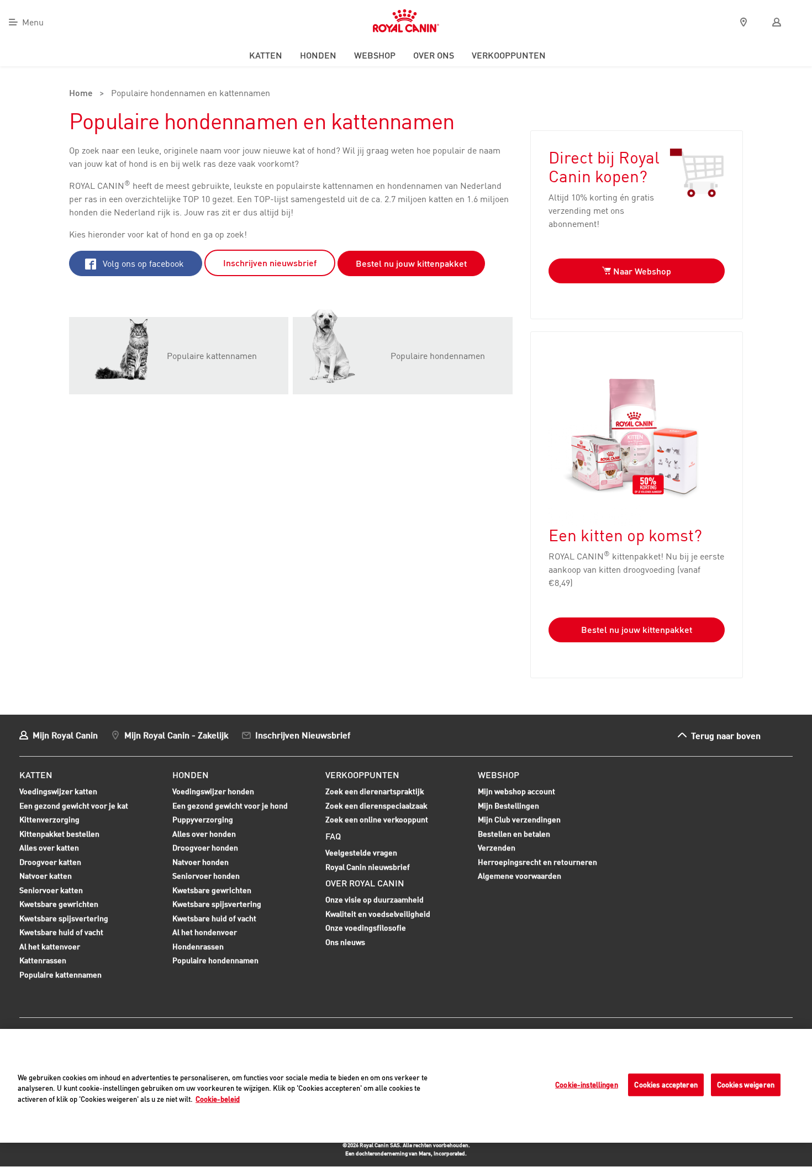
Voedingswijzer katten (58, 791)
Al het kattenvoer (49, 946)
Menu (33, 22)
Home (81, 94)
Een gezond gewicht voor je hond (230, 807)
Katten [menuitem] (265, 55)
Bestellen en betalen (514, 833)
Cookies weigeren (745, 1085)
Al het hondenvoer (204, 932)
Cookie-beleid (218, 1099)
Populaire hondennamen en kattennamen (190, 94)
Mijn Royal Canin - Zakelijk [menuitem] (176, 735)
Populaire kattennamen (60, 976)
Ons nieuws (345, 942)
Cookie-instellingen (586, 1085)
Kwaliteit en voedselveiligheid (377, 913)
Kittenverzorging (49, 821)
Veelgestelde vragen (361, 852)
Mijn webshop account (516, 791)
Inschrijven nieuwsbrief (270, 263)
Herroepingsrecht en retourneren (537, 862)
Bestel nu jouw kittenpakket (411, 263)
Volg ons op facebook (142, 263)
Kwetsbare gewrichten (58, 905)
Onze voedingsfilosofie (365, 927)
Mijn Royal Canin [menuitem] (65, 735)
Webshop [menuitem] (375, 55)
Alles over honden (204, 835)
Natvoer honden (200, 863)
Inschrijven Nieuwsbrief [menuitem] (302, 735)
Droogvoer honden (205, 849)
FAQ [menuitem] (333, 836)
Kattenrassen (42, 960)
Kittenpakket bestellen (59, 835)
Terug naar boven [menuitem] (726, 735)
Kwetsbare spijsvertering (63, 919)
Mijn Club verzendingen (519, 819)
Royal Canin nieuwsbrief (367, 867)
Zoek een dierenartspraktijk (374, 791)
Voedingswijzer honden (213, 791)
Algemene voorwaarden (519, 875)
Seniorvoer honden (206, 877)
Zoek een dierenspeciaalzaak (376, 805)
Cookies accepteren (665, 1085)
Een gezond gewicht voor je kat (73, 805)
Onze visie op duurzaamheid (374, 899)
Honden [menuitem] (318, 55)
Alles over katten (49, 849)
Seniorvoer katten (51, 891)
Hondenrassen (198, 946)
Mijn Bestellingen (508, 805)
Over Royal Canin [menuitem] (364, 883)
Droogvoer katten (50, 863)
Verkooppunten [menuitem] (509, 55)
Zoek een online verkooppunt (376, 819)
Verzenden (496, 847)
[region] (406, 1086)
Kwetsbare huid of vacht (61, 933)
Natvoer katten (45, 877)
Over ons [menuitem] (433, 55)
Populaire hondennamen (215, 960)
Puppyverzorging (202, 821)
